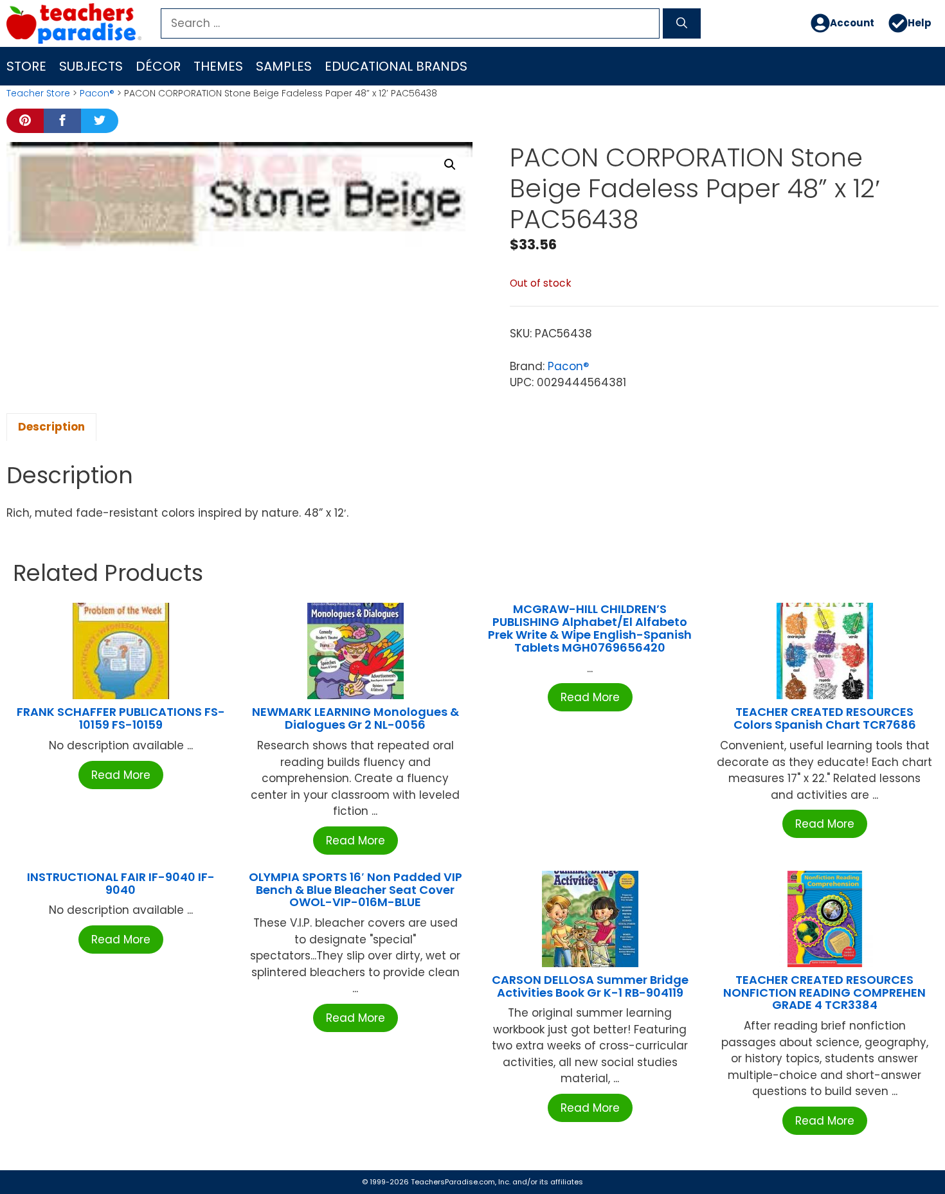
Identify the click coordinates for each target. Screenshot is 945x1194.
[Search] (682, 23)
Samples (284, 66)
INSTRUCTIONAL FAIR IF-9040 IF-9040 (121, 883)
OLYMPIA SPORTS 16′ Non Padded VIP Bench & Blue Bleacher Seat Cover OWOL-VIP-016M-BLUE (355, 890)
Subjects (91, 66)
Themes (218, 66)
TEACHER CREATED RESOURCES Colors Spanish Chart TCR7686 (825, 718)
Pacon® (97, 93)
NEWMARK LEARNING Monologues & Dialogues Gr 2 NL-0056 (355, 718)
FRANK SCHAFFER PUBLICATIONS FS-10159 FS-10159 (121, 718)
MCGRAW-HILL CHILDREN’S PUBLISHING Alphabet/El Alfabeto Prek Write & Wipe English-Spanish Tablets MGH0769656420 (590, 628)
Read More (120, 775)
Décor (158, 66)
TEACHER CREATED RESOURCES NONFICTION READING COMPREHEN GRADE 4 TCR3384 (824, 992)
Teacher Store (38, 93)
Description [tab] (51, 426)
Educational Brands (396, 66)
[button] (450, 164)
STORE (26, 66)
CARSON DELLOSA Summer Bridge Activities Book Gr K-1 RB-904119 (590, 986)
